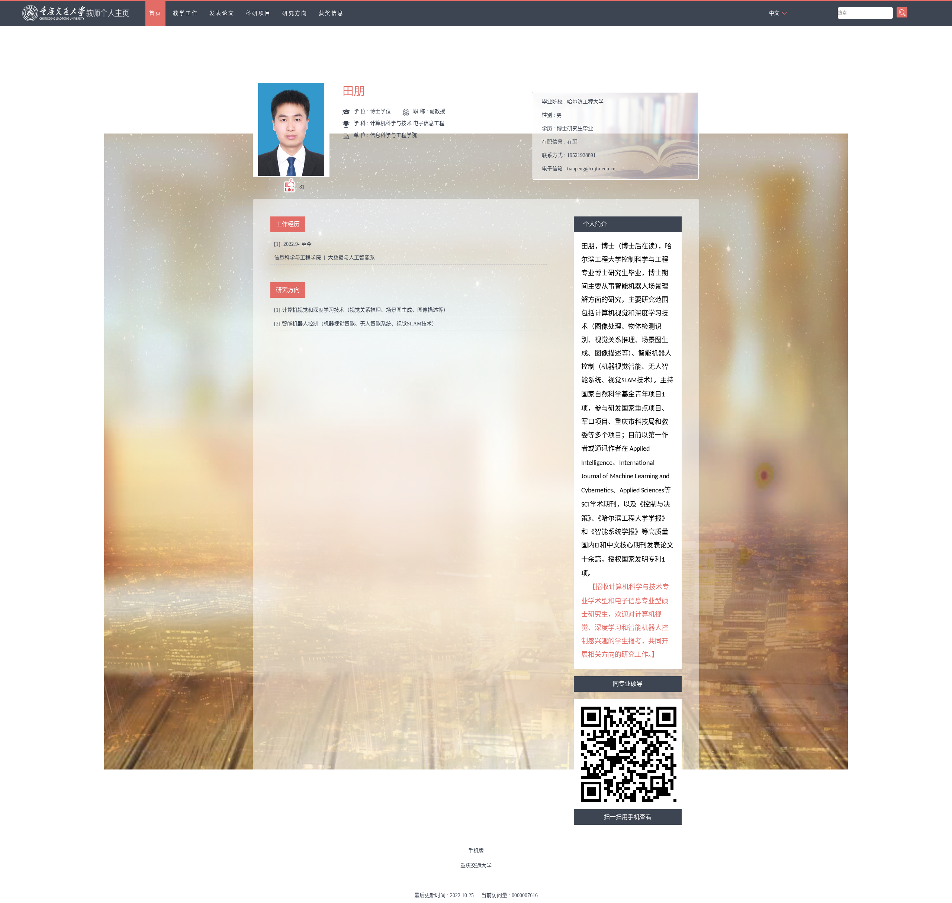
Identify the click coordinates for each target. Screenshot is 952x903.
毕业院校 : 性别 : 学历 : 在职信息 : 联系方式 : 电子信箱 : (578, 135)
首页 (155, 13)
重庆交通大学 (476, 865)
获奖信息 (331, 13)
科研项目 (258, 13)
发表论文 (222, 13)
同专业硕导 (628, 684)
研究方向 (295, 13)
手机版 (476, 851)
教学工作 (185, 13)
